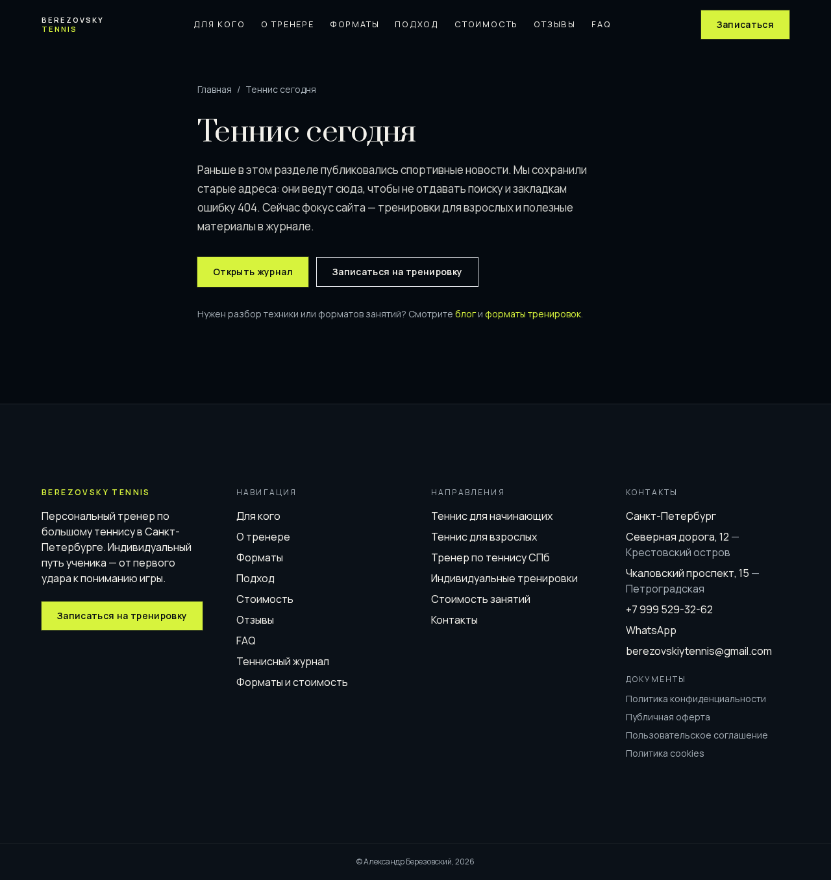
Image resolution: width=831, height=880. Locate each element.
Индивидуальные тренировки (504, 578)
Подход (417, 24)
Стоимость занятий (480, 599)
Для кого (219, 24)
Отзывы (555, 24)
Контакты (454, 620)
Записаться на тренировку (397, 271)
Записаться (746, 24)
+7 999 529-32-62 (669, 609)
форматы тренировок (533, 314)
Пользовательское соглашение (697, 735)
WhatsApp (651, 630)
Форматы (355, 24)
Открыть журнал (253, 271)
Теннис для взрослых (484, 537)
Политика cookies (665, 753)
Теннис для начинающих (491, 516)
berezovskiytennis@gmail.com (699, 651)
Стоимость (486, 24)
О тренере (287, 24)
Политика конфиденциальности (696, 698)
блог (465, 314)
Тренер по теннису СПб (490, 557)
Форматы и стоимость (292, 682)
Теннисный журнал (282, 661)
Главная (214, 89)
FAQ (601, 24)
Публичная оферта (668, 717)
